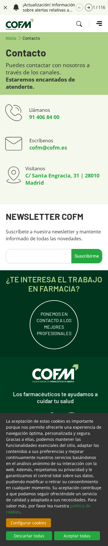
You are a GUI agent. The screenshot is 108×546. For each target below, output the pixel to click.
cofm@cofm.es (48, 147)
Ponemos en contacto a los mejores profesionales (54, 323)
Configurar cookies (28, 523)
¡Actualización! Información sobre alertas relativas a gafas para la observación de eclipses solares (49, 7)
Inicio (14, 38)
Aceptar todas (77, 536)
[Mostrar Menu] (95, 23)
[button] (88, 7)
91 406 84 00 (44, 117)
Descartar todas (29, 536)
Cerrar (4, 7)
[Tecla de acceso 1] (19, 24)
